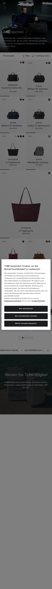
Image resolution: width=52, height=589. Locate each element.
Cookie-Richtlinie (38, 301)
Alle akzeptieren (26, 309)
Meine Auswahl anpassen (26, 323)
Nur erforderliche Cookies (26, 316)
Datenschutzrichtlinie (12, 301)
